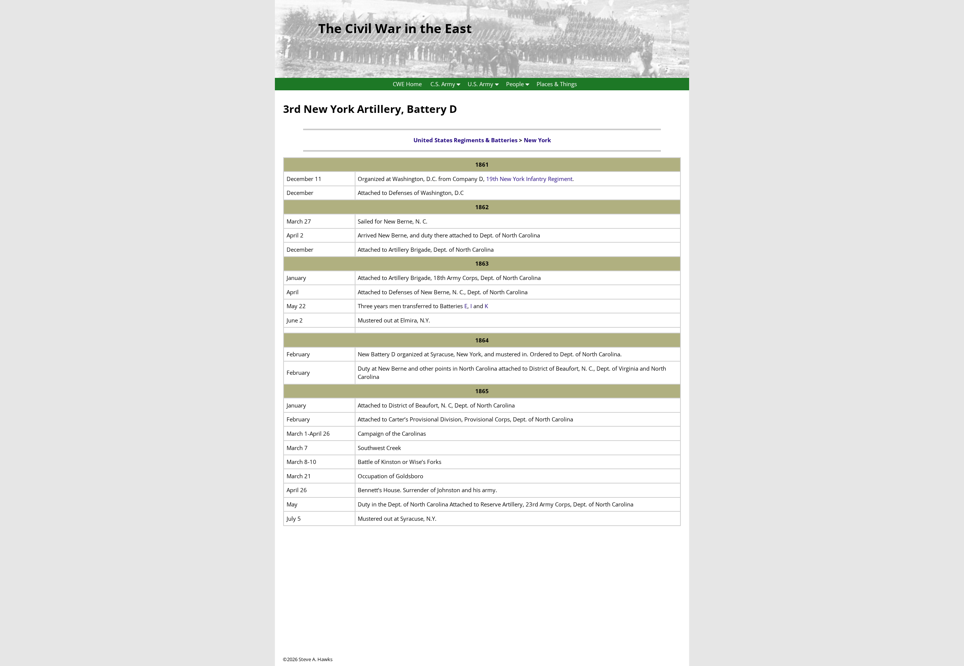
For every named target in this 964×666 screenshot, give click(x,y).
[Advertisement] (482, 603)
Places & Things (557, 84)
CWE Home (407, 84)
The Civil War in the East (395, 28)
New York (537, 140)
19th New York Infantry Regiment (529, 178)
